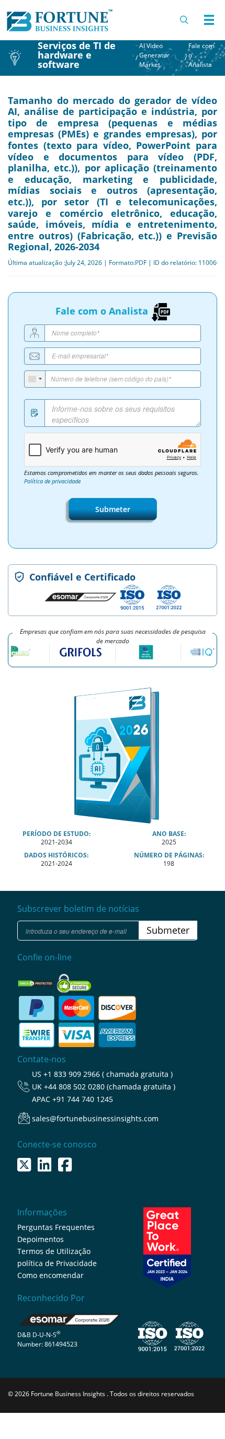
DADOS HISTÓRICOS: (56, 855)
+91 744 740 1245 (82, 1099)
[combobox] (35, 379)
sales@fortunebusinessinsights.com (95, 1118)
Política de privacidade (52, 481)
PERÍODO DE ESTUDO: (56, 833)
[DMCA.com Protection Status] (36, 980)
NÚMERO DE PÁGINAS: (169, 855)
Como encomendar (50, 1275)
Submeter (112, 509)
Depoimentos (40, 1239)
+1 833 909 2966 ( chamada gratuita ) (108, 1074)
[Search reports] (185, 20)
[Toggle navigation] (209, 20)
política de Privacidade (57, 1263)
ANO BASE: (169, 833)
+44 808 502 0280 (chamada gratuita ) (109, 1087)
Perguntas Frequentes (56, 1227)
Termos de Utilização (54, 1251)
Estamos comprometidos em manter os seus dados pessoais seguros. (111, 477)
